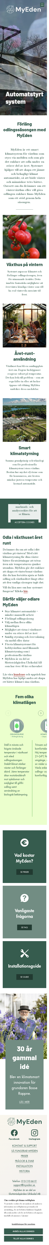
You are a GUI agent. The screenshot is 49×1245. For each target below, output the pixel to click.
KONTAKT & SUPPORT (24, 1145)
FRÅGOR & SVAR (24, 1161)
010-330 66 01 (29, 1181)
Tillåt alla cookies (23, 1239)
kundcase (19, 674)
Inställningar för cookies (23, 1224)
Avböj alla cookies (23, 1231)
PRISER (24, 1156)
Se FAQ (24, 927)
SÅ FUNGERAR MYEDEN (24, 1150)
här (26, 591)
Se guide (24, 977)
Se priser (24, 872)
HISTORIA (24, 1171)
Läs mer (24, 1101)
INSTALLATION (24, 1166)
